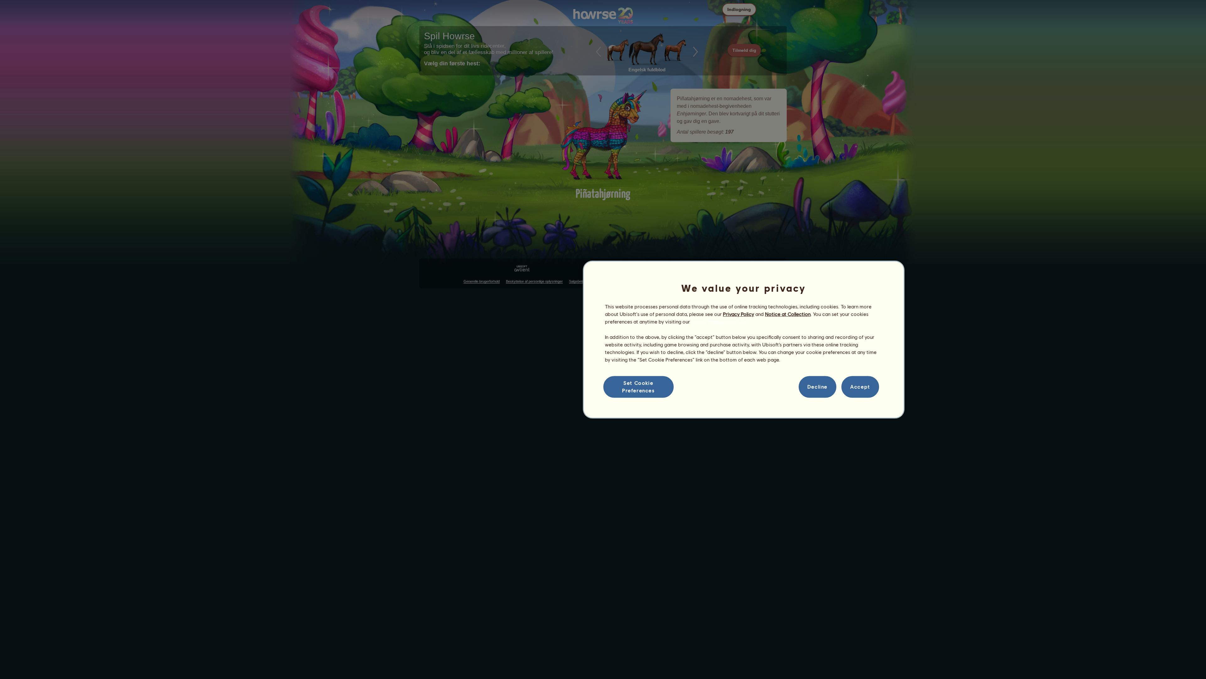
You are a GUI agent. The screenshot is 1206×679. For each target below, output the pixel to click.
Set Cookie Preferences (638, 386)
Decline (817, 387)
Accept (860, 387)
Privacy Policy (738, 314)
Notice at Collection (788, 314)
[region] (744, 339)
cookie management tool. (720, 322)
